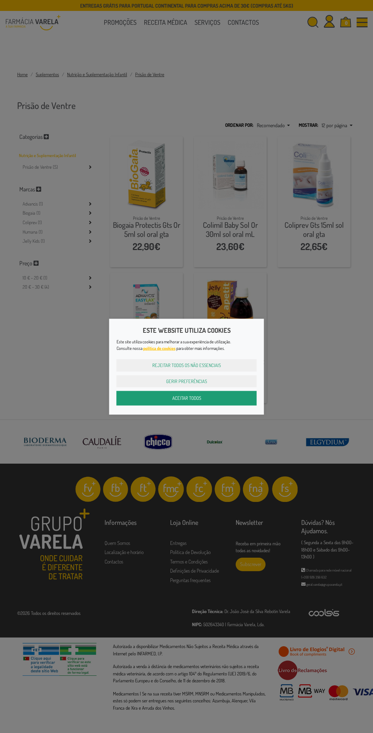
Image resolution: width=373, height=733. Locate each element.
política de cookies (159, 348)
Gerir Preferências (186, 381)
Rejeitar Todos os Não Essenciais (186, 365)
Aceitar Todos (186, 398)
